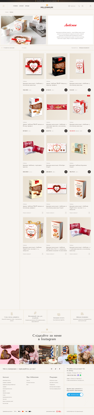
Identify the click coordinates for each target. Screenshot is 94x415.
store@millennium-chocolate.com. (77, 380)
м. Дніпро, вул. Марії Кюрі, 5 (76, 378)
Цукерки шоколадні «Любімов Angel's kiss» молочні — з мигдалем (79, 208)
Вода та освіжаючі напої (8, 401)
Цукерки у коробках (7, 382)
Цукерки (4, 386)
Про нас (28, 380)
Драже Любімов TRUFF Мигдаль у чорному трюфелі (56, 84)
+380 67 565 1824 (71, 375)
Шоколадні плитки (6, 380)
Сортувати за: (74, 47)
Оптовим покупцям (30, 382)
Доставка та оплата (54, 382)
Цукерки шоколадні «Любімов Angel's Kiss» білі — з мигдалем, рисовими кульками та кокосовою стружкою (56, 249)
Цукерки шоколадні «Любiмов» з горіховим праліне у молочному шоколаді (56, 126)
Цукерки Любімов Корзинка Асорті (78, 166)
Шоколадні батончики (7, 388)
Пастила (4, 399)
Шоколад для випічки (7, 397)
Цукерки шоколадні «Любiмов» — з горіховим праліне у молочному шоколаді (80, 249)
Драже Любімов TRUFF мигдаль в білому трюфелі (33, 125)
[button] (3, 6)
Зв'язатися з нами (53, 380)
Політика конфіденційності (55, 388)
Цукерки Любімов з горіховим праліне (32, 166)
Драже (4, 390)
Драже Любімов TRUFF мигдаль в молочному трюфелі (33, 207)
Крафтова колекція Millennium (9, 384)
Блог (27, 384)
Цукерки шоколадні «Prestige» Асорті (55, 166)
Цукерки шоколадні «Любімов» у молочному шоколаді (33, 84)
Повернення (52, 384)
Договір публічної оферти (55, 386)
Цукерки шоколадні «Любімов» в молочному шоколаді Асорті (56, 207)
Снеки (4, 395)
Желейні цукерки (6, 393)
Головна (6, 12)
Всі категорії (5, 403)
